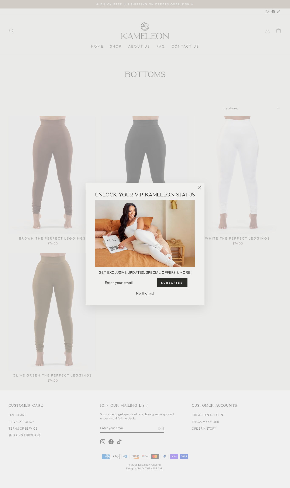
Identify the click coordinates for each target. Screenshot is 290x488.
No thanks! (145, 293)
